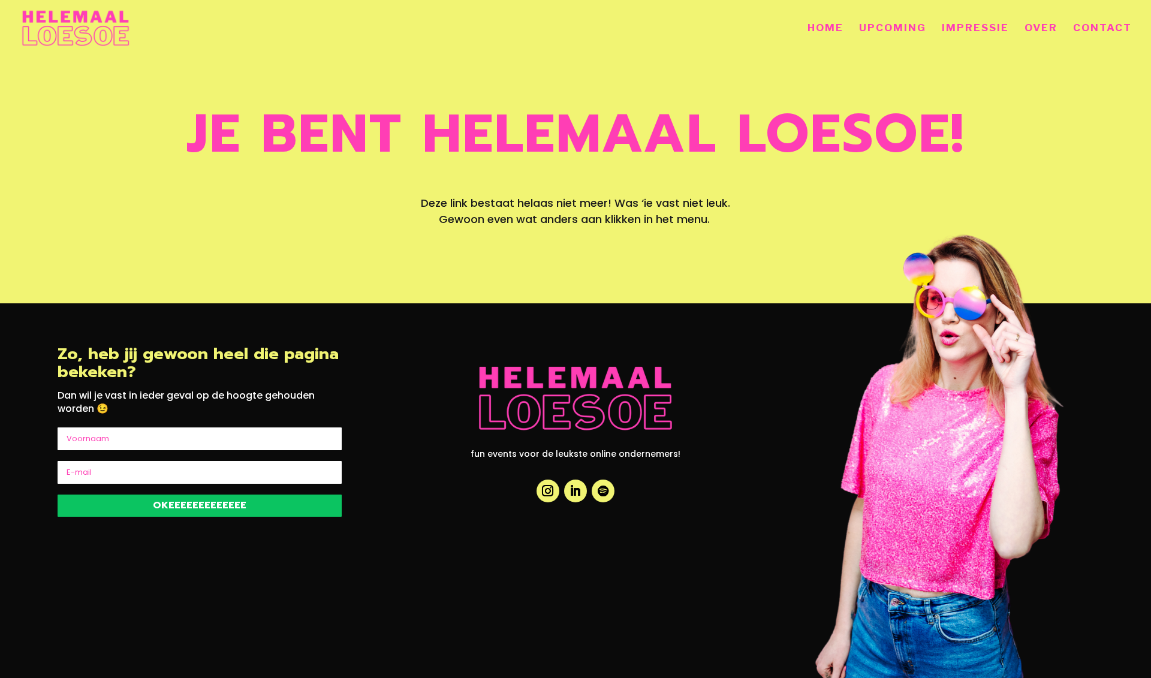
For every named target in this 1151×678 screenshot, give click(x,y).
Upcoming (892, 28)
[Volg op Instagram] (548, 491)
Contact (1102, 28)
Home (825, 28)
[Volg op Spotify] (603, 491)
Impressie (975, 28)
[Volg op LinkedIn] (575, 491)
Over (1041, 28)
